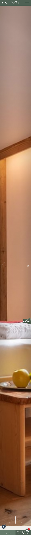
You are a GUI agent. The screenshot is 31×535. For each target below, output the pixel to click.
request (7, 532)
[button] (27, 531)
